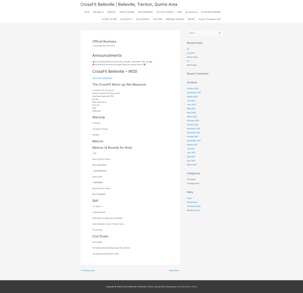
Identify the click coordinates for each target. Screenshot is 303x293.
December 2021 (193, 128)
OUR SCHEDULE (142, 19)
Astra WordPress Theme (187, 287)
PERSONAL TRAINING (175, 19)
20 (188, 49)
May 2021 (191, 156)
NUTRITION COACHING (211, 12)
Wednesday (192, 65)
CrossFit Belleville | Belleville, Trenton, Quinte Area (128, 4)
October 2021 (192, 136)
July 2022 (191, 100)
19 (188, 61)
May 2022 (191, 108)
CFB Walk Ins (98, 12)
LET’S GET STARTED (165, 12)
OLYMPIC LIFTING (109, 19)
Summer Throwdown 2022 (209, 19)
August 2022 (192, 96)
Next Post (174, 270)
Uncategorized (99, 46)
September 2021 (194, 140)
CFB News (191, 179)
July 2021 (191, 149)
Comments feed (193, 206)
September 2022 (194, 92)
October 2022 (192, 88)
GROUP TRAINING (127, 12)
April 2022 (191, 112)
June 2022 (191, 104)
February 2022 (193, 120)
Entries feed (192, 202)
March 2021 (192, 165)
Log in (189, 198)
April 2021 (191, 160)
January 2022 (192, 124)
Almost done (192, 57)
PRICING (191, 19)
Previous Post (88, 270)
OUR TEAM (157, 19)
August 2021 (192, 144)
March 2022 (192, 116)
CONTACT (111, 12)
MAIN (179, 12)
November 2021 (193, 132)
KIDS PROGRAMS (145, 12)
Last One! (191, 53)
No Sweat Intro (191, 12)
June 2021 (191, 152)
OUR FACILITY (126, 19)
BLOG (87, 12)
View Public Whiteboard (102, 78)
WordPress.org (193, 210)
